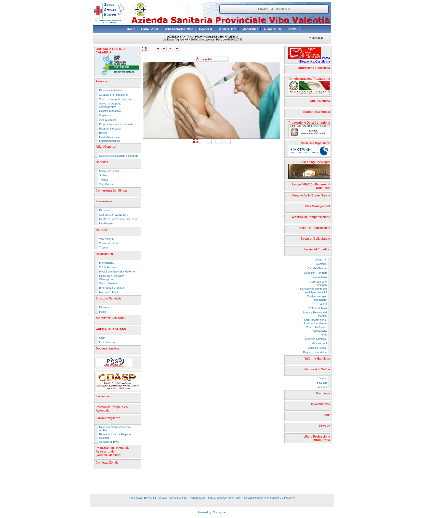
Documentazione (107, 348)
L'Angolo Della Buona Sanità (310, 195)
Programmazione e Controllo (116, 124)
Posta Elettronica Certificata (314, 59)
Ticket (323, 334)
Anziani (322, 387)
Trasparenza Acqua (316, 112)
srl (225, 512)
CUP (102, 337)
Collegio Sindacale (110, 110)
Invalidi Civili (319, 277)
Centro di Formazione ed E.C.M (118, 219)
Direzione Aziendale (110, 90)
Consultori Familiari (315, 272)
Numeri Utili (272, 29)
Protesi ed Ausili (317, 308)
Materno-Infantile (109, 292)
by (210, 512)
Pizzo (102, 311)
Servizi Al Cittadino (317, 249)
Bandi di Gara (227, 29)
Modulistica (250, 29)
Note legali (135, 497)
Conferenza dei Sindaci (112, 190)
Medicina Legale (317, 347)
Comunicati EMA (109, 441)
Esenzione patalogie (315, 338)
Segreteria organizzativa (113, 214)
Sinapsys (217, 512)
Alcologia (321, 263)
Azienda (101, 81)
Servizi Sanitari (108, 283)
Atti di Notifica (320, 101)
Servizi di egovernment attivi (224, 497)
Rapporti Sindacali (109, 128)
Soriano (103, 175)
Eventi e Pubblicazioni (314, 228)
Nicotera (104, 307)
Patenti (322, 303)
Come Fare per (178, 497)
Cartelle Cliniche (317, 268)
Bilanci (103, 132)
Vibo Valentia (106, 184)
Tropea (103, 179)
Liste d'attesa (107, 342)
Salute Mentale (108, 267)
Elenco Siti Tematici (155, 497)
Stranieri (322, 382)
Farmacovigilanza (108, 418)
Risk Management (317, 206)
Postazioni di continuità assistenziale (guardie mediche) (112, 451)
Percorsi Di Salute (317, 369)
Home (131, 29)
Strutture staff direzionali (113, 94)
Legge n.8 (321, 259)
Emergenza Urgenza (111, 287)
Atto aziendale (107, 119)
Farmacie (102, 396)
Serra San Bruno (109, 170)
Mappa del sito (280, 9)
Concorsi (205, 29)
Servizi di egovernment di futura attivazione (269, 497)
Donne (323, 378)
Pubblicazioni (197, 497)
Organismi (105, 115)
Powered (203, 512)
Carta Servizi (150, 29)
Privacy (263, 9)
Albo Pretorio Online (179, 29)
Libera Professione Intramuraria (317, 438)
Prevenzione (106, 262)
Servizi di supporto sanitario (115, 99)
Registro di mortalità (315, 352)
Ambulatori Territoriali (111, 318)
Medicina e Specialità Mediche (117, 271)
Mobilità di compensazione (311, 217)
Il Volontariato (320, 404)
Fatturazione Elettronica (313, 68)
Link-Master (106, 223)
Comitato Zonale (107, 462)
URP (327, 415)
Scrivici (292, 29)
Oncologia (323, 393)
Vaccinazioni (319, 343)
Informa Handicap (317, 358)
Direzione (104, 210)
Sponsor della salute (315, 238)
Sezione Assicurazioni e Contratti (118, 155)
